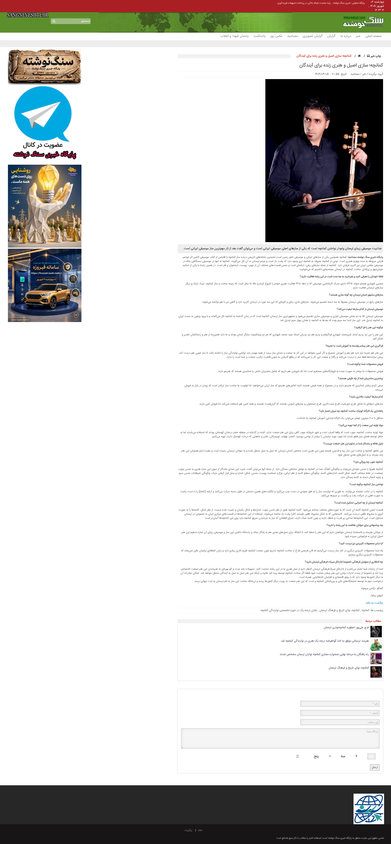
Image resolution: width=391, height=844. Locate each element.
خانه (200, 830)
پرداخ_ (327, 3)
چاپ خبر (375, 56)
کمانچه (365, 610)
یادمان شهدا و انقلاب (235, 36)
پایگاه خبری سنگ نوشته (356, 17)
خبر (358, 36)
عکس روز (276, 36)
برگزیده (373, 74)
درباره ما (345, 36)
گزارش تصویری (312, 36)
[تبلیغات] (44, 124)
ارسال (375, 767)
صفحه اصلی (373, 36)
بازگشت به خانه (374, 603)
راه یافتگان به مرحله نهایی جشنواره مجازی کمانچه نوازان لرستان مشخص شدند (324, 654)
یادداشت (260, 36)
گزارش (331, 36)
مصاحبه (292, 36)
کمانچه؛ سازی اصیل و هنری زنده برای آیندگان (341, 65)
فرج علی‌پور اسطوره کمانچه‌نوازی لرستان (346, 627)
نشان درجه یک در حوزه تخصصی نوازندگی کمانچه (288, 610)
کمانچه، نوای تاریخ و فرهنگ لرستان (339, 610)
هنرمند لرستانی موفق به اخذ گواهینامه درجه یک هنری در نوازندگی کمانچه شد (325, 641)
